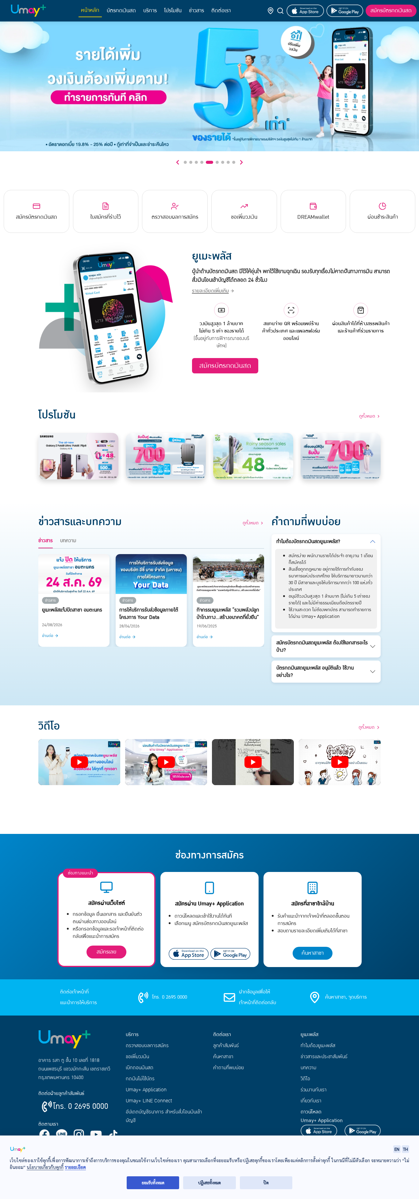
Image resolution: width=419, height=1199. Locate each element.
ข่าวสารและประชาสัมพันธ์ (324, 1056)
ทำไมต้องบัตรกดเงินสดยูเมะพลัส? (308, 541)
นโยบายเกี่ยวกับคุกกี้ (45, 1167)
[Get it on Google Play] (344, 11)
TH (405, 1149)
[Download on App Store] (305, 11)
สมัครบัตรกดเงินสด (391, 10)
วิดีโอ (305, 1078)
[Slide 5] (207, 162)
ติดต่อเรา (221, 10)
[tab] (45, 542)
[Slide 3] (196, 162)
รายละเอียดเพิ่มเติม (210, 290)
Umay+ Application (146, 1089)
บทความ (308, 1067)
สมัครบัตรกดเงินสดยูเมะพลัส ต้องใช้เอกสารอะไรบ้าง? (322, 646)
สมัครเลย (106, 951)
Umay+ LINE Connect (149, 1101)
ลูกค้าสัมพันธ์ (226, 1045)
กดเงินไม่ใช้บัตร (140, 1078)
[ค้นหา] (280, 10)
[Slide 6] (215, 162)
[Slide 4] (201, 162)
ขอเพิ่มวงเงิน (137, 1056)
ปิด (266, 1182)
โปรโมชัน (173, 10)
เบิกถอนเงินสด (139, 1067)
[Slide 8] (228, 162)
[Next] (241, 162)
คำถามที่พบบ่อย (228, 1067)
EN (396, 1149)
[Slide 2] (190, 162)
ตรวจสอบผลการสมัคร (147, 1045)
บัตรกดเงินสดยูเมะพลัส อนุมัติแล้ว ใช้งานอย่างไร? (315, 672)
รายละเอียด (75, 1167)
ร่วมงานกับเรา (314, 1089)
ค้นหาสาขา (313, 953)
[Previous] (177, 162)
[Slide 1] (185, 162)
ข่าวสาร (196, 10)
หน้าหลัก (90, 10)
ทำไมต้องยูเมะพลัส (318, 1045)
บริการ (150, 10)
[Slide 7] (222, 162)
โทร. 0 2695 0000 (80, 1106)
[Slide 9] (233, 162)
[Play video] (79, 762)
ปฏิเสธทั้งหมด (209, 1182)
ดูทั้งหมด (367, 727)
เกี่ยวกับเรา (311, 1101)
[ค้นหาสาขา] (270, 10)
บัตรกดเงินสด (121, 10)
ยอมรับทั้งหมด (153, 1182)
